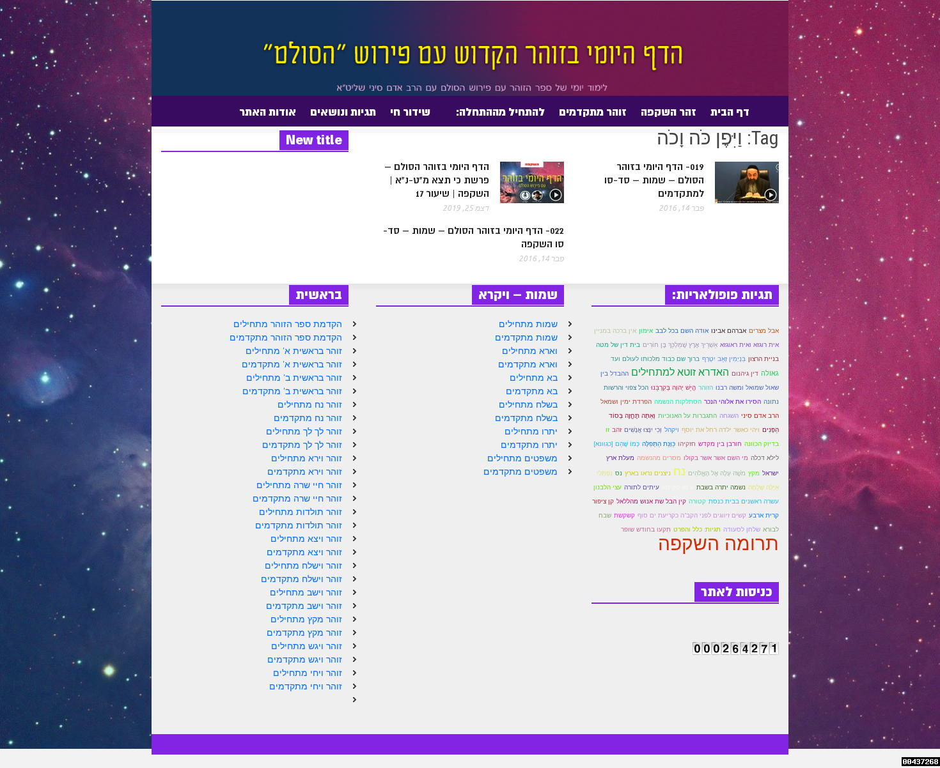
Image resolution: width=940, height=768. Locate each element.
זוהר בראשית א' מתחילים (294, 351)
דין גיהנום (745, 373)
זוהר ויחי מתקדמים (305, 686)
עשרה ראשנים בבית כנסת (744, 501)
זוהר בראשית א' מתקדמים (292, 364)
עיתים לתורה (641, 487)
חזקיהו (687, 444)
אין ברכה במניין (615, 330)
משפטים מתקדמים (520, 471)
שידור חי (410, 112)
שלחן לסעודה (741, 529)
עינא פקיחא (678, 487)
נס (618, 473)
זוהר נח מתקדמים (308, 418)
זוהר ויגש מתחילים (306, 646)
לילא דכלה (765, 458)
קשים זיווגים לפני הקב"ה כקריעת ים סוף (692, 515)
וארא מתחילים (530, 351)
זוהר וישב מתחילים (306, 592)
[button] (158, 111)
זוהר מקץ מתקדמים (304, 632)
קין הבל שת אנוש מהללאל (651, 501)
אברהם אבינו (728, 330)
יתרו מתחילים (531, 431)
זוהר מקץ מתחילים (306, 619)
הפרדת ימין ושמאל (626, 401)
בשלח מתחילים (528, 404)
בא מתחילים (534, 377)
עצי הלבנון (607, 487)
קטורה (697, 501)
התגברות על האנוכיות (687, 415)
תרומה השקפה (718, 542)
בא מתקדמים (532, 391)
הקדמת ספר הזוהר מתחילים (287, 324)
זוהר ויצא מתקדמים (304, 552)
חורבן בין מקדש (720, 444)
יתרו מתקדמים (529, 444)
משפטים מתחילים (522, 458)
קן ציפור (603, 501)
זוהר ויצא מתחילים (306, 538)
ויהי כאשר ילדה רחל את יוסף (721, 429)
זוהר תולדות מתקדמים (298, 525)
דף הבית (729, 112)
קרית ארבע (764, 515)
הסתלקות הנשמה (677, 401)
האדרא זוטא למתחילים (680, 371)
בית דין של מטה (618, 345)
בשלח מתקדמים (526, 418)
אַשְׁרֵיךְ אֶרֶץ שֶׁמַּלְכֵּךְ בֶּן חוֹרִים (680, 345)
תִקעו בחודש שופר (646, 529)
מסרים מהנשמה (659, 458)
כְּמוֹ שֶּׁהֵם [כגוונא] (616, 444)
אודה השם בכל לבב (682, 330)
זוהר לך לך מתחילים (304, 431)
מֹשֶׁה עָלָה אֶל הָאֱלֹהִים (717, 473)
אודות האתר (271, 117)
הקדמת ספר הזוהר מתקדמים (286, 337)
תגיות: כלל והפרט (697, 529)
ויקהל (671, 430)
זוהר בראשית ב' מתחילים (294, 377)
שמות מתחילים (528, 324)
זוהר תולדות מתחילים (300, 512)
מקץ (754, 473)
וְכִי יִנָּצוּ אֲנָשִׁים (643, 430)
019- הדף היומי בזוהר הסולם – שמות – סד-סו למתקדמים (654, 180)
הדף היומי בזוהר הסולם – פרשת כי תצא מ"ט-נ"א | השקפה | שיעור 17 (436, 180)
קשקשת (624, 515)
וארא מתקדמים (528, 364)
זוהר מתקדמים (593, 112)
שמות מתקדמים (526, 337)
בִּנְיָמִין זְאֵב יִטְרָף (724, 359)
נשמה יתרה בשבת (721, 487)
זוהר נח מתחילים (310, 404)
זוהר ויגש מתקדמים (304, 659)
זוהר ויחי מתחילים (307, 673)
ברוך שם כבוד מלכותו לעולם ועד (655, 359)
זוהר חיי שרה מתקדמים (297, 498)
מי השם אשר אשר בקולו (716, 458)
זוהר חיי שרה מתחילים (299, 485)
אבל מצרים (764, 330)
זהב (617, 430)
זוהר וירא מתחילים (306, 458)
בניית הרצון (763, 359)
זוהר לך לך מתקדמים (302, 444)
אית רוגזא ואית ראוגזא (749, 345)
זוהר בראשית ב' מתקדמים (292, 391)
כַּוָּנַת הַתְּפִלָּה (658, 444)
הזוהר (705, 387)
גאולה (770, 373)
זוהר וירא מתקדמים (304, 471)
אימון (646, 330)
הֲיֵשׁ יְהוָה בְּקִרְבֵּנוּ (673, 387)
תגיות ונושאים (343, 112)
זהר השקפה (668, 112)
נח (679, 471)
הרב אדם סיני (760, 415)
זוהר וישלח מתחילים (303, 565)
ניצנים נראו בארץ (648, 473)
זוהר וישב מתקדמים (304, 605)
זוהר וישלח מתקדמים (301, 579)
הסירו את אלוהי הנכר (732, 401)
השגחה (729, 415)
